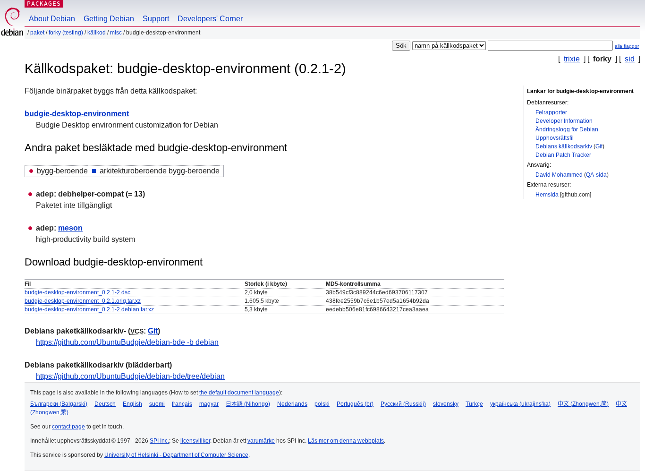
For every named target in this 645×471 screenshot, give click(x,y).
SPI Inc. (159, 440)
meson (70, 228)
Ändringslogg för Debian (566, 129)
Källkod (96, 32)
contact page (68, 426)
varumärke (261, 440)
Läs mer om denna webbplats (346, 440)
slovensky (445, 404)
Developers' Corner (210, 19)
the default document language (239, 392)
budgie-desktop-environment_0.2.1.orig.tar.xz (83, 301)
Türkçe (474, 404)
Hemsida (547, 194)
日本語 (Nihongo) (248, 404)
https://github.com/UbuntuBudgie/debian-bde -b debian (127, 342)
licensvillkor (195, 440)
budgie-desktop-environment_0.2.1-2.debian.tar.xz (89, 309)
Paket (37, 32)
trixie (572, 59)
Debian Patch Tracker (563, 155)
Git (599, 146)
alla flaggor (627, 46)
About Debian (52, 19)
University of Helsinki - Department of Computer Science (176, 455)
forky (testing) (66, 32)
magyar (209, 404)
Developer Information (564, 121)
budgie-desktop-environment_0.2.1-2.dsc (77, 292)
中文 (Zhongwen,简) (583, 404)
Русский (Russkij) (403, 404)
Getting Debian (109, 19)
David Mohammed (559, 174)
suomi (157, 404)
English (132, 404)
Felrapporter (551, 112)
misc (116, 32)
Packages (44, 3)
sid (630, 59)
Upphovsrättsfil (554, 138)
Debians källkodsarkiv (563, 146)
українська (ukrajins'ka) (520, 404)
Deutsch (105, 404)
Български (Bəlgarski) (58, 404)
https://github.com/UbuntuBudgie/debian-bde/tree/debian (130, 376)
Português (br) (355, 404)
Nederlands (292, 404)
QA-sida (596, 174)
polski (322, 404)
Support (156, 19)
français (182, 404)
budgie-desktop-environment (77, 114)
